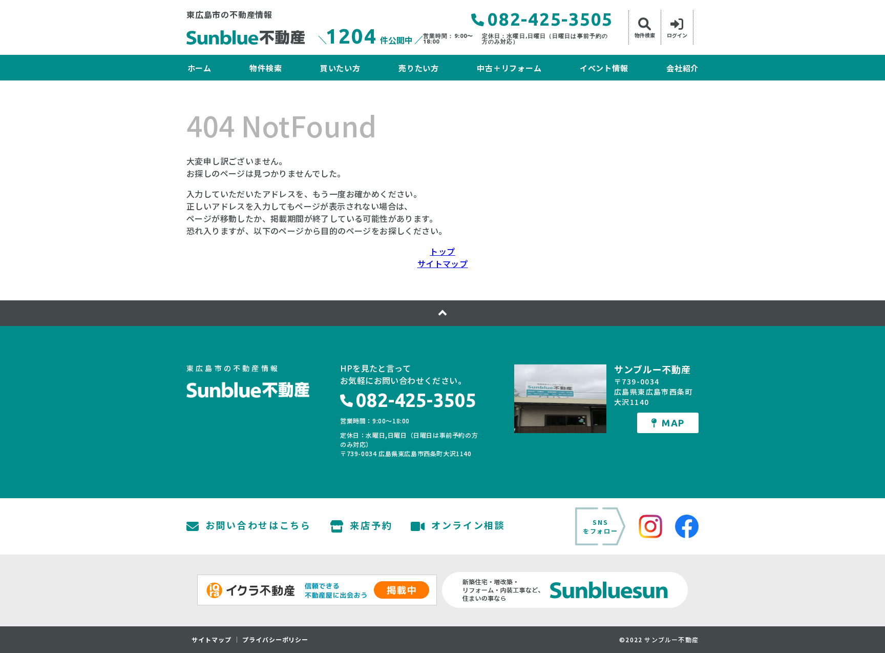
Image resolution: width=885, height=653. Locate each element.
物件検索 (265, 68)
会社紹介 (682, 68)
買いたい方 (340, 68)
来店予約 (371, 526)
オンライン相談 (468, 526)
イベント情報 (604, 68)
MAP (673, 423)
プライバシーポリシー (275, 640)
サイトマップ (442, 263)
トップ (442, 251)
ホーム (199, 68)
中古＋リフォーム (509, 68)
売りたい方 (418, 68)
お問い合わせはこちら (258, 526)
